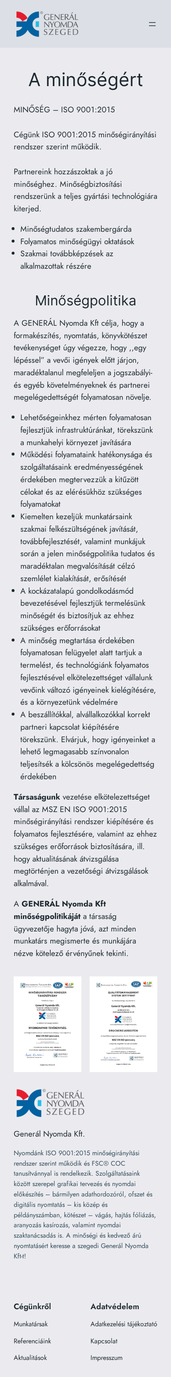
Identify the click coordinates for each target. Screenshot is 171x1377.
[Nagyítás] (70, 987)
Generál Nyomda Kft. (49, 1133)
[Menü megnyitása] (152, 24)
